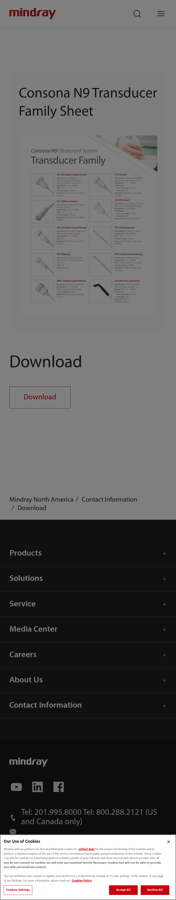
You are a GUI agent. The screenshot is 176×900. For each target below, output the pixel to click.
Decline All (154, 890)
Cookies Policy (82, 880)
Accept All (123, 890)
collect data (87, 849)
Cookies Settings (18, 890)
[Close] (169, 842)
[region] (88, 867)
